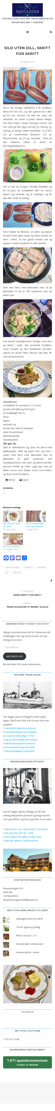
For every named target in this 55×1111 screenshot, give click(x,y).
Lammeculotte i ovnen (27, 952)
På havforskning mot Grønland (21, 731)
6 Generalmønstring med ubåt (19, 747)
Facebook (27, 1012)
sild (6, 572)
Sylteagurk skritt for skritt (29, 918)
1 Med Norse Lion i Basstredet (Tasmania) (25, 829)
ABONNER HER (14, 656)
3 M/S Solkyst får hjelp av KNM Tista (22, 836)
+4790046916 (10, 895)
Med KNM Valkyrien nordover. (20, 728)
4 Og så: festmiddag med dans (19, 739)
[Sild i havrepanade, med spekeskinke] (36, 516)
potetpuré (41, 567)
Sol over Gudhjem (12, 546)
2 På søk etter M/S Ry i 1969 (18, 832)
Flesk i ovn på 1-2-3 (26, 935)
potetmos (28, 567)
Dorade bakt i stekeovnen (29, 943)
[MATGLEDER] (27, 13)
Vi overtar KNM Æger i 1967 (20, 735)
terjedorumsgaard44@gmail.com (20, 899)
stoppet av (27, 1063)
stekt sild (16, 572)
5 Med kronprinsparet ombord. (19, 743)
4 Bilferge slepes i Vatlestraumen (20, 840)
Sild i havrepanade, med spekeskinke (35, 525)
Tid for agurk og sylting (28, 927)
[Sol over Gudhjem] (13, 539)
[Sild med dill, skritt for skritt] (13, 516)
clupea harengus (12, 567)
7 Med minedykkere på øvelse (19, 751)
